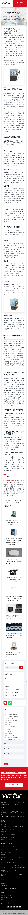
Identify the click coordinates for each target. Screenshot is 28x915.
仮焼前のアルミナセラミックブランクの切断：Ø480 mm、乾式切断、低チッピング (14, 561)
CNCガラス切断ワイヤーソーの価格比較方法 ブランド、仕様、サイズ (14, 654)
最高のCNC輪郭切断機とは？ (15, 737)
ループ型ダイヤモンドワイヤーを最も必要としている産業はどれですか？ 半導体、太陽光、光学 (14, 598)
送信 (6, 764)
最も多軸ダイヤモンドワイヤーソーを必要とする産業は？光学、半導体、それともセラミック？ (14, 522)
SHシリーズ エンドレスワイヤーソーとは (11, 862)
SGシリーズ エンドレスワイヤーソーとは (15, 684)
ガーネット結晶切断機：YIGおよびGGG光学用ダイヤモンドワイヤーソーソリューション (14, 635)
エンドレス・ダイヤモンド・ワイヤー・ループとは (13, 867)
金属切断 (10, 722)
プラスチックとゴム (12, 720)
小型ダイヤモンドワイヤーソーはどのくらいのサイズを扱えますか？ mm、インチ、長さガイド (14, 579)
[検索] (21, 667)
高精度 (9, 729)
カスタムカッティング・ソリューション (10, 849)
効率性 (9, 731)
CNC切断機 (13, 19)
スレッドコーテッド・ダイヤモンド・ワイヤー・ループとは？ (13, 875)
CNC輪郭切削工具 (9, 480)
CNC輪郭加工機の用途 (13, 716)
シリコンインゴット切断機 (11, 692)
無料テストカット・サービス (8, 846)
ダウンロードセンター (6, 854)
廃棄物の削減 (11, 735)
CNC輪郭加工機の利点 (13, 727)
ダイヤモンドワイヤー (10, 678)
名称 (5, 743)
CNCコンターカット (9, 18)
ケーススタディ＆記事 (6, 852)
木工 (9, 724)
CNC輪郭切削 (18, 18)
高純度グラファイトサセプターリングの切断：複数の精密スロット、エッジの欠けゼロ (14, 616)
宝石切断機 (7, 687)
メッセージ (6, 753)
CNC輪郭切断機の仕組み (13, 714)
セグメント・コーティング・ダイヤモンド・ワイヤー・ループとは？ (13, 871)
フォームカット (11, 718)
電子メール (6, 748)
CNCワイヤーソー (9, 21)
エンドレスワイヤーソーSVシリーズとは (10, 865)
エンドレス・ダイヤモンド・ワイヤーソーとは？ (12, 857)
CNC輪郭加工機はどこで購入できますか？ (15, 740)
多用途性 (10, 733)
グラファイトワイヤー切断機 (12, 689)
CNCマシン (19, 19)
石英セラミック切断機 (10, 695)
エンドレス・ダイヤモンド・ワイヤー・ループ (16, 681)
